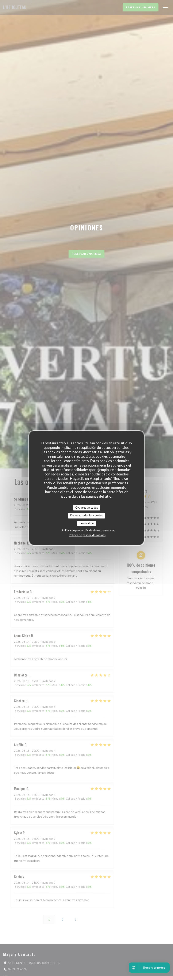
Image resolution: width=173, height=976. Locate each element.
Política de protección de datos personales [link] (88, 530)
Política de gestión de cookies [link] (87, 535)
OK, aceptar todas (86, 507)
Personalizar (86, 523)
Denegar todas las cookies (86, 515)
